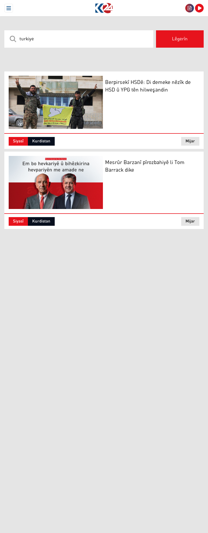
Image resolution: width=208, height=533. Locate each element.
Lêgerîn (180, 39)
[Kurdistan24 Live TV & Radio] (199, 8)
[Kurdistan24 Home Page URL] (104, 8)
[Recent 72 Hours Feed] (189, 8)
